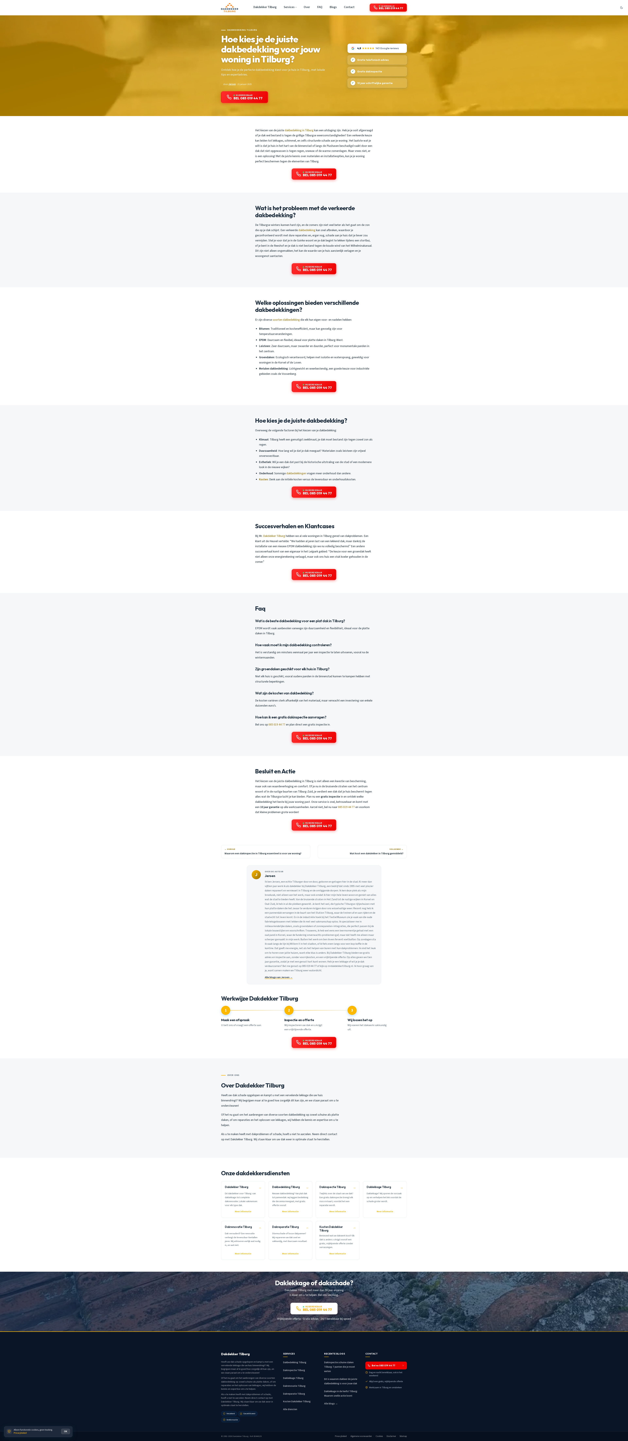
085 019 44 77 (277, 725)
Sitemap (403, 1436)
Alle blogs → (331, 1403)
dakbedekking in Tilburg (299, 130)
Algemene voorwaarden (361, 1436)
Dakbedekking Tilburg (242, 30)
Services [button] (289, 7)
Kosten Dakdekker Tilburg (297, 1401)
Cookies (379, 1436)
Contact (349, 7)
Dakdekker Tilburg (265, 7)
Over (307, 7)
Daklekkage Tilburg (293, 1378)
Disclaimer (391, 1436)
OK (65, 1431)
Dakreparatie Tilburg (294, 1394)
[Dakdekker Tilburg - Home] (229, 7)
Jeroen (232, 84)
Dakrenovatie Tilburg (294, 1386)
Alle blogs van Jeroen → (279, 977)
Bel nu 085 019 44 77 (383, 1365)
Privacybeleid (341, 1436)
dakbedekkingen (296, 473)
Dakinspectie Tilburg (294, 1370)
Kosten (263, 479)
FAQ (319, 7)
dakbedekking (306, 230)
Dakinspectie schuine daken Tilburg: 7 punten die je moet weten (339, 1367)
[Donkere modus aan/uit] (621, 7)
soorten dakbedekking (286, 320)
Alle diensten (290, 1409)
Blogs (333, 7)
